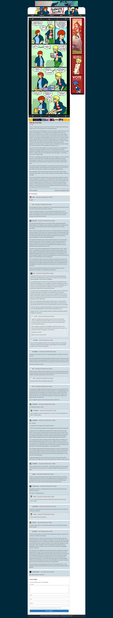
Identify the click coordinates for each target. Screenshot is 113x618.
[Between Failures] (56, 10)
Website (31, 603)
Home (32, 15)
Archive (52, 15)
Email (31, 599)
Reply (51, 197)
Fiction (71, 15)
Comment (32, 584)
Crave (34, 514)
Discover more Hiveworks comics (37, 120)
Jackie (32, 124)
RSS (80, 15)
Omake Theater (69, 615)
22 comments (34, 190)
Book (61, 15)
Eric (34, 273)
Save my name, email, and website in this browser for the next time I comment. (46, 607)
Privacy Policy (57, 615)
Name (31, 595)
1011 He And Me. (36, 123)
